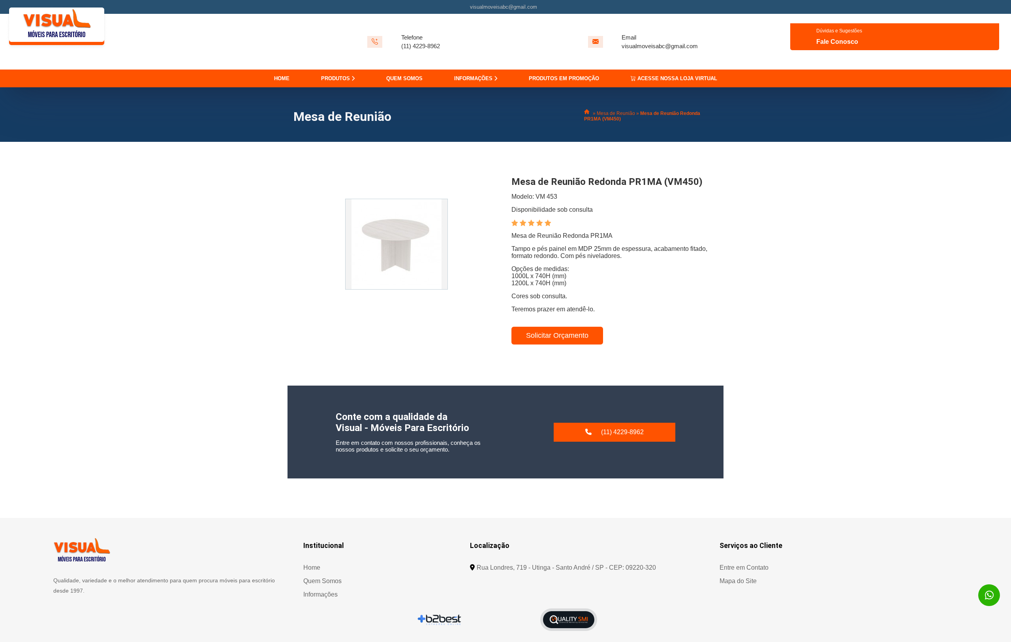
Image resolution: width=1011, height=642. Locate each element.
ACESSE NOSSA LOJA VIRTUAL (676, 78)
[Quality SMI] (568, 619)
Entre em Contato (744, 567)
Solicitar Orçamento (557, 335)
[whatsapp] (989, 595)
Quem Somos (322, 581)
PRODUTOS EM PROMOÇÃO (564, 78)
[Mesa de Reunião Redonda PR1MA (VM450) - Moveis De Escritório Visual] (56, 42)
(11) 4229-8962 (420, 46)
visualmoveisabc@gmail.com (503, 7)
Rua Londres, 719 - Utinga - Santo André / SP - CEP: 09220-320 (566, 567)
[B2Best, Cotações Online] (440, 619)
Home (311, 567)
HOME (281, 78)
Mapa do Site (738, 581)
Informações (320, 594)
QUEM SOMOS (404, 78)
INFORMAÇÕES (474, 78)
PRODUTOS (336, 78)
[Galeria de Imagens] (396, 244)
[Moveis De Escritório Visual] (81, 549)
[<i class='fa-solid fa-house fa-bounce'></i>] (588, 113)
